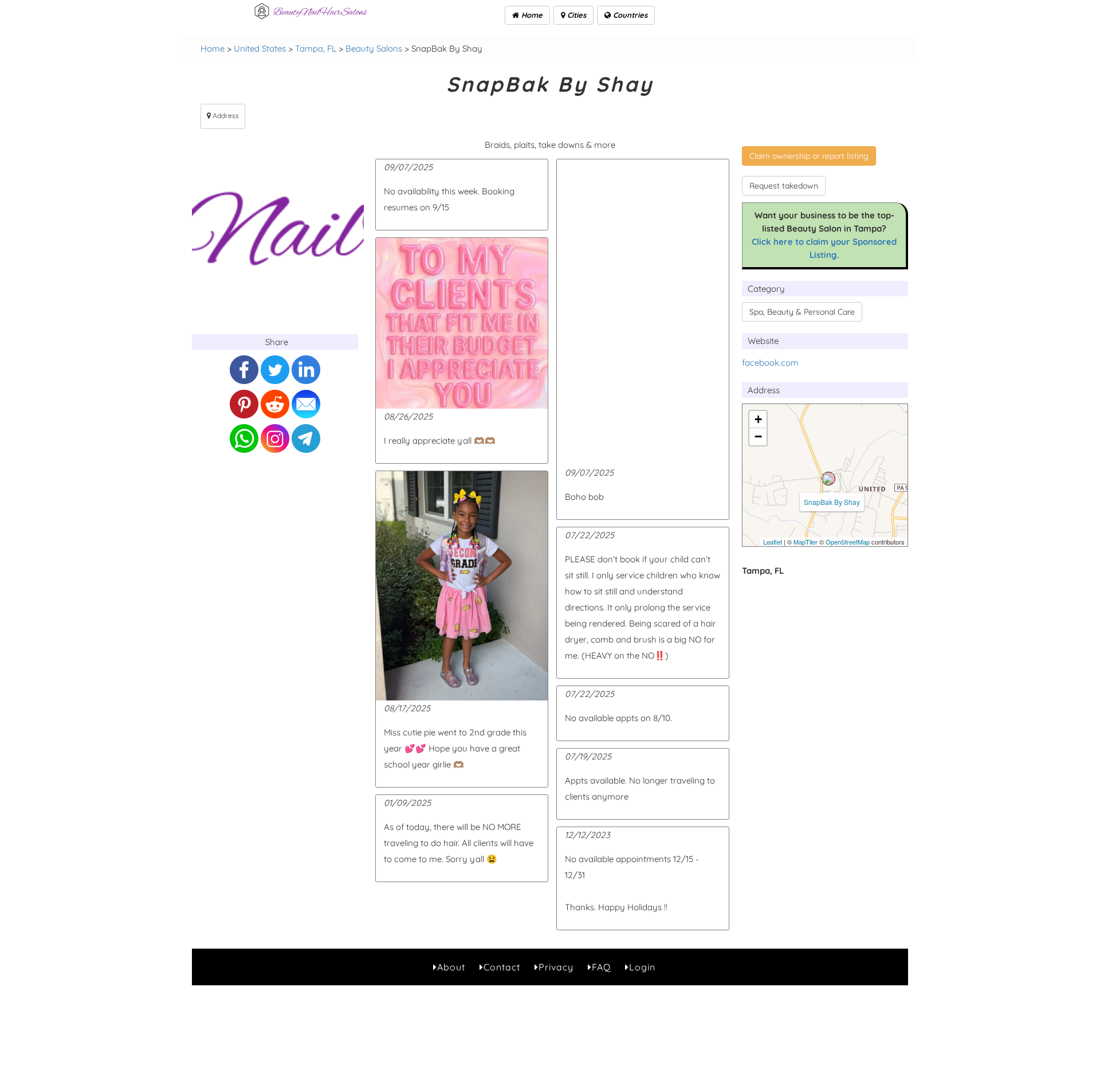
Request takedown (783, 186)
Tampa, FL (315, 48)
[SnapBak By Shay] (828, 478)
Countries (629, 14)
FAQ (601, 967)
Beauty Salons (373, 48)
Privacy (556, 967)
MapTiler (805, 541)
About (451, 967)
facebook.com (770, 362)
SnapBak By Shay (832, 502)
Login (642, 967)
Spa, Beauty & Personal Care (802, 312)
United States (260, 48)
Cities (575, 14)
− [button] (758, 436)
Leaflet (772, 541)
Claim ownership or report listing (809, 156)
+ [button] (758, 419)
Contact (502, 967)
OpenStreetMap (848, 541)
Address (225, 115)
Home (531, 14)
